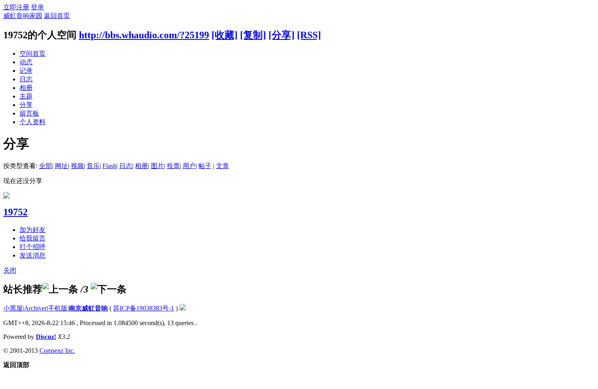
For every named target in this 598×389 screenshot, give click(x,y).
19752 (15, 212)
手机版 (58, 308)
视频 (77, 165)
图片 (157, 165)
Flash (109, 165)
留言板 (29, 113)
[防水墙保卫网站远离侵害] (182, 308)
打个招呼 (33, 246)
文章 (222, 165)
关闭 (9, 270)
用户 (189, 165)
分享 (26, 104)
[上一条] (60, 289)
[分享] (281, 35)
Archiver (35, 308)
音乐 (93, 165)
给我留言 (33, 238)
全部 (45, 165)
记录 (26, 70)
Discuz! (46, 336)
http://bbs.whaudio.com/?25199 (144, 35)
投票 (173, 165)
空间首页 (33, 53)
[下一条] (109, 289)
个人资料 (33, 121)
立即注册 (16, 7)
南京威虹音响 (88, 308)
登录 (37, 7)
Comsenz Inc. (57, 350)
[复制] (253, 35)
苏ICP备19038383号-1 (143, 308)
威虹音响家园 (22, 15)
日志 (26, 79)
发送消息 (33, 255)
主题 (26, 96)
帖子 (205, 165)
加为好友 (33, 229)
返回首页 (57, 15)
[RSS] (309, 35)
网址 (61, 165)
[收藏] (225, 35)
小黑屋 (13, 308)
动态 (26, 62)
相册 (26, 87)
